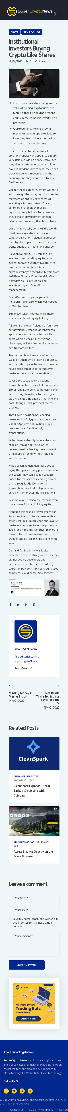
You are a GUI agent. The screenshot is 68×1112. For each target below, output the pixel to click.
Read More (21, 668)
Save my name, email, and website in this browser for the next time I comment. (35, 922)
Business (20, 842)
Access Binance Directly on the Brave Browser (33, 854)
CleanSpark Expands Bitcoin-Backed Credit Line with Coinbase (32, 791)
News (15, 32)
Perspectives (32, 32)
